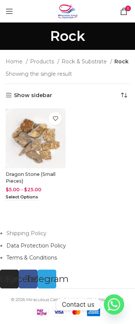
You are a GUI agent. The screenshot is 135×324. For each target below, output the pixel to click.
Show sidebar (33, 95)
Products (43, 61)
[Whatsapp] (114, 304)
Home (15, 61)
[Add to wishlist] (55, 118)
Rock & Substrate (85, 61)
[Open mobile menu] (9, 11)
